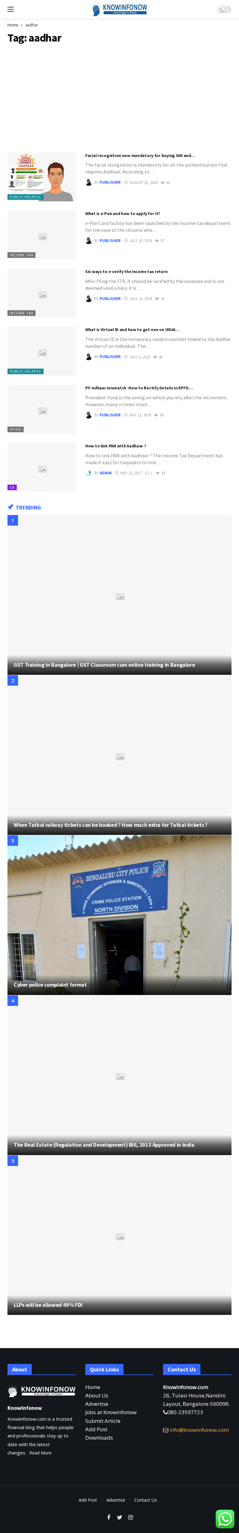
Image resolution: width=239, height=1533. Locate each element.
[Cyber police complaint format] (119, 915)
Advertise (96, 1403)
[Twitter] (120, 1518)
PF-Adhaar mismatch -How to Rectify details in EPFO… (139, 388)
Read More (40, 1453)
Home (92, 1387)
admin (106, 473)
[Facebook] (109, 1518)
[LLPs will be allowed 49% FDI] (119, 1235)
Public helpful (25, 197)
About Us (96, 1395)
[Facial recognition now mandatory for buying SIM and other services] (41, 177)
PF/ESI (15, 429)
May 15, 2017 (131, 473)
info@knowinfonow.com (199, 1429)
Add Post (96, 1429)
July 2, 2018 (139, 357)
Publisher (110, 182)
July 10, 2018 (140, 240)
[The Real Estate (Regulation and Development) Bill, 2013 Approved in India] (119, 1075)
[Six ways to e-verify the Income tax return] (41, 293)
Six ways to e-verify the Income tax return (126, 271)
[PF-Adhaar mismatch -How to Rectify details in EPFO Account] (41, 409)
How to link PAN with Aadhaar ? (115, 446)
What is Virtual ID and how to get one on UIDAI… (132, 329)
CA (12, 487)
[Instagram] (130, 1518)
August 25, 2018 (143, 182)
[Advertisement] (119, 96)
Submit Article (102, 1420)
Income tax (21, 255)
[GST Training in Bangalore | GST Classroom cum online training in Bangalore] (119, 595)
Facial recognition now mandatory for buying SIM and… (140, 155)
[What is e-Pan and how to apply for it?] (41, 235)
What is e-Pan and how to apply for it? (122, 213)
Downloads (99, 1437)
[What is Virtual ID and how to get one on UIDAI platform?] (41, 351)
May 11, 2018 (140, 415)
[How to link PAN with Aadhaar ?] (41, 467)
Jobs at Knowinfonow (111, 1412)
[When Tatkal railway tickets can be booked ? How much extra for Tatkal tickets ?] (119, 755)
